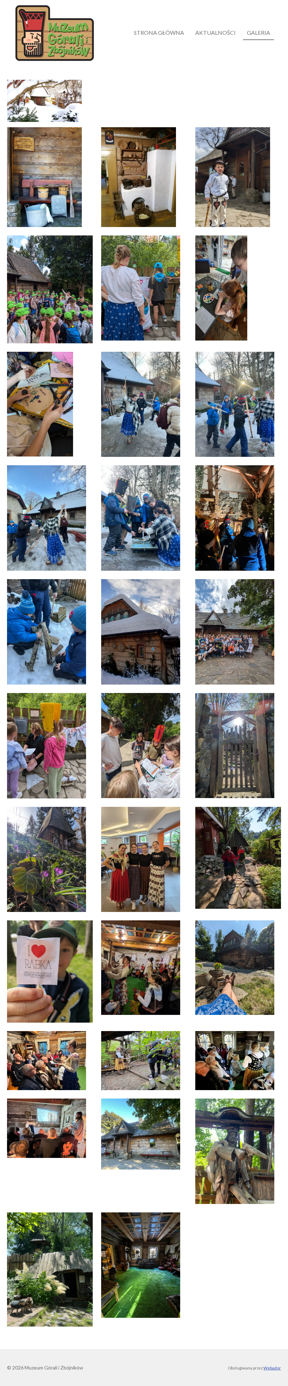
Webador (272, 1367)
